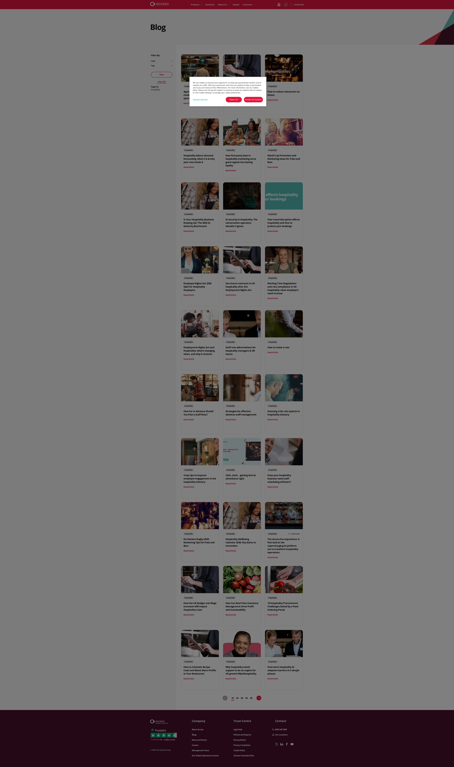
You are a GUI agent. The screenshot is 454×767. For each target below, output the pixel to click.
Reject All (234, 99)
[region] (227, 92)
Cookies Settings (200, 99)
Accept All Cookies (253, 99)
